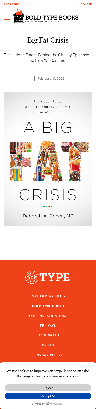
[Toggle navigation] (7, 17)
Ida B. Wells (48, 335)
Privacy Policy (47, 354)
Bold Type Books (48, 305)
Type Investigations (47, 315)
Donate (86, 4)
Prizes (48, 345)
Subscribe (12, 4)
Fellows (48, 325)
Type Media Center (48, 296)
